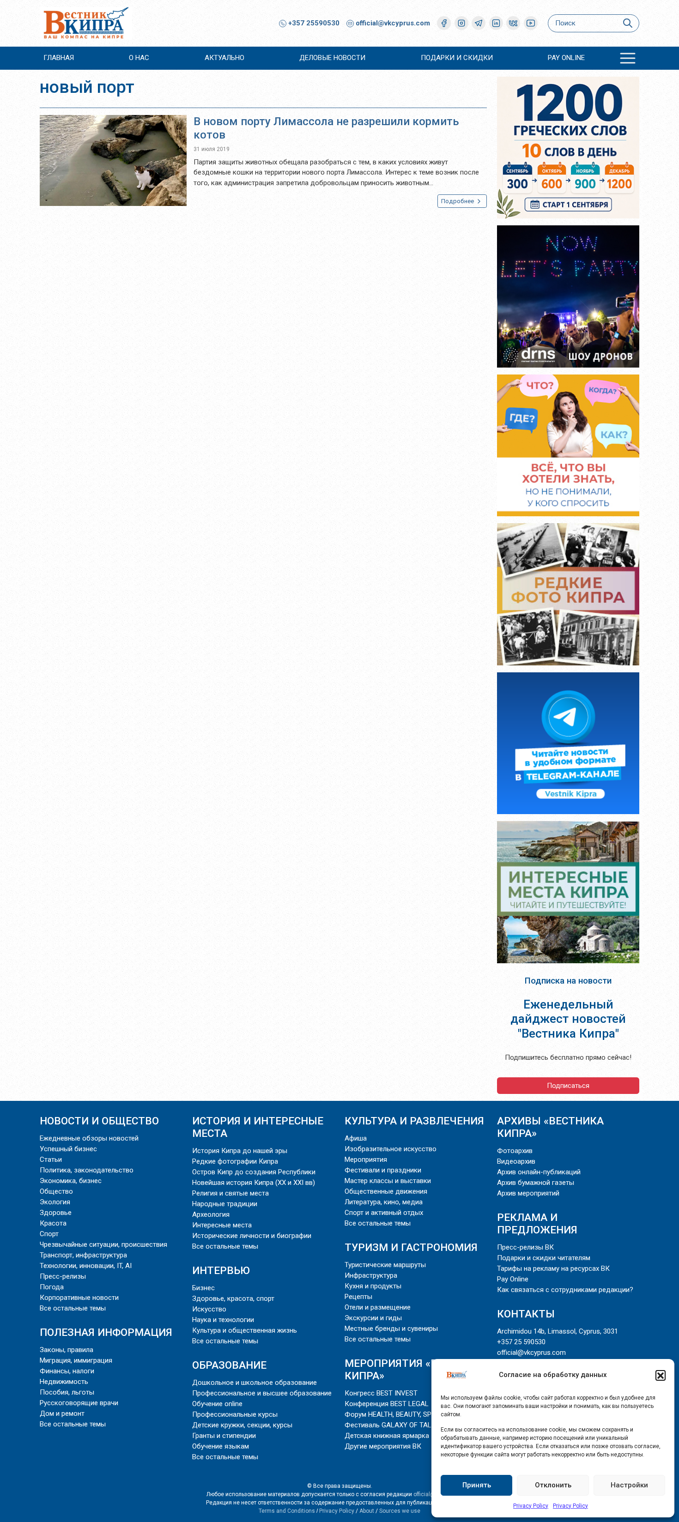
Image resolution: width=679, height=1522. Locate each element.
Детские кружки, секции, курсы (242, 1425)
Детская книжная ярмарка (387, 1435)
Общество (56, 1191)
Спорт (49, 1234)
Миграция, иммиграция (76, 1360)
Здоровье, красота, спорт (233, 1298)
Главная (58, 58)
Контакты (526, 1314)
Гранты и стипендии (224, 1435)
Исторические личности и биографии (251, 1236)
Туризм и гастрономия (411, 1247)
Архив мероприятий (528, 1193)
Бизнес (203, 1288)
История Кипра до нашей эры (239, 1151)
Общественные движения (386, 1191)
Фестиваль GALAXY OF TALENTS (396, 1425)
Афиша (356, 1138)
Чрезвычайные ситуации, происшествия (103, 1244)
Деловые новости (332, 58)
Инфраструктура (371, 1275)
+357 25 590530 (521, 1342)
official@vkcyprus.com (393, 23)
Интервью (221, 1270)
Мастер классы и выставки (388, 1181)
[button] (660, 1375)
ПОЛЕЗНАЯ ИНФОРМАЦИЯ (106, 1332)
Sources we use (399, 1511)
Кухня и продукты (373, 1286)
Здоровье (56, 1212)
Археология (211, 1214)
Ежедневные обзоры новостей (89, 1138)
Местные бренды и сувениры (391, 1328)
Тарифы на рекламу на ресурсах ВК (553, 1268)
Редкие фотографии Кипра (235, 1161)
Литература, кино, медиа (384, 1202)
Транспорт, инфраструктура (83, 1255)
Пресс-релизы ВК (525, 1247)
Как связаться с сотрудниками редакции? (565, 1290)
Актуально (224, 58)
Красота (53, 1223)
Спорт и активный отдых (384, 1212)
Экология (55, 1202)
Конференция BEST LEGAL (387, 1404)
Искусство (209, 1309)
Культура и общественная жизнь (244, 1330)
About (366, 1511)
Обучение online (217, 1404)
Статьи (51, 1159)
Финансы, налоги (67, 1371)
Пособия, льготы (67, 1392)
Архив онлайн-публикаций (539, 1172)
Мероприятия (366, 1159)
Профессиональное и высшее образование (262, 1393)
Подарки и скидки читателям (543, 1258)
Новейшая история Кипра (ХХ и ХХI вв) (253, 1182)
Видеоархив (516, 1161)
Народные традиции (224, 1204)
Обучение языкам (220, 1446)
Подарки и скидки (457, 58)
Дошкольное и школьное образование (254, 1382)
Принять (476, 1485)
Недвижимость (64, 1381)
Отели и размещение (378, 1307)
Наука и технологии (223, 1320)
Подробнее (458, 201)
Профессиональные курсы (235, 1414)
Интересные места (222, 1225)
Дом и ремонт (62, 1413)
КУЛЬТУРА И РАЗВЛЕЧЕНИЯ (414, 1121)
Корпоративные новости (79, 1297)
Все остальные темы (73, 1308)
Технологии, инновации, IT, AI (86, 1266)
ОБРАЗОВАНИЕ (229, 1365)
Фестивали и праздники (383, 1170)
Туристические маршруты (385, 1265)
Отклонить (553, 1485)
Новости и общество (99, 1121)
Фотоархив (515, 1151)
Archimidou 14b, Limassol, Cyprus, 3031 (557, 1331)
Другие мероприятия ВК (383, 1446)
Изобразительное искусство (390, 1149)
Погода (52, 1287)
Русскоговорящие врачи (79, 1403)
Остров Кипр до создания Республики (253, 1172)
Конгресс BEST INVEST (381, 1393)
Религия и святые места (230, 1193)
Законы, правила (66, 1350)
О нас (139, 58)
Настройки (629, 1485)
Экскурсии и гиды (373, 1318)
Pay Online (566, 58)
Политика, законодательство (86, 1170)
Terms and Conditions (287, 1511)
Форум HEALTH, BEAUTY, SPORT (394, 1414)
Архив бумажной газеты (535, 1182)
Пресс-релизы (63, 1276)
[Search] (627, 23)
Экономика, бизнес (71, 1181)
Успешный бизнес (68, 1149)
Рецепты (358, 1296)
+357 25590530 (313, 23)
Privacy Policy (530, 1506)
